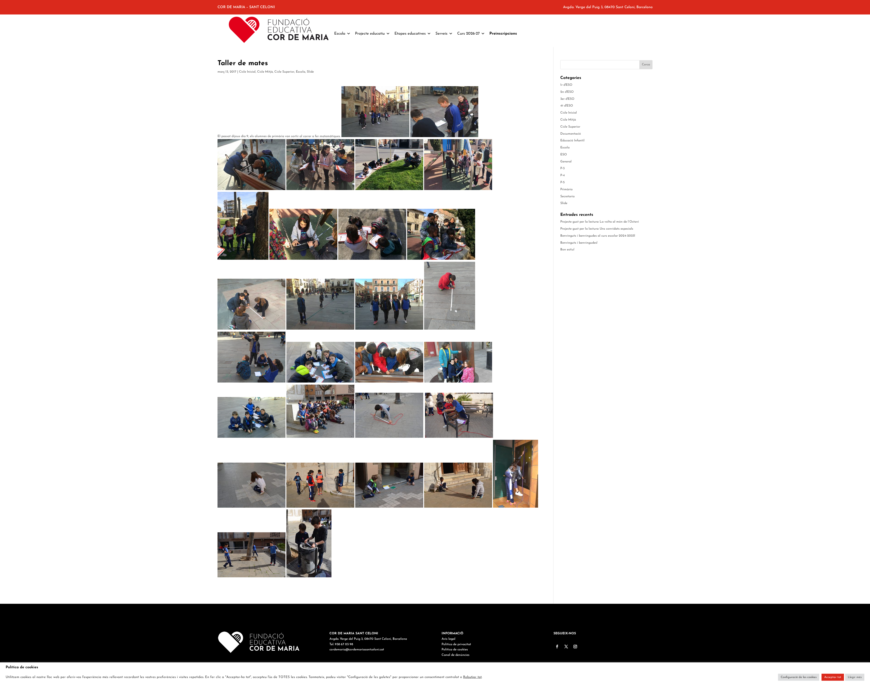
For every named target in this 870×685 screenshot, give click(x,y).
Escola (300, 72)
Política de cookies (455, 649)
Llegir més (855, 677)
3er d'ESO (567, 99)
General (566, 161)
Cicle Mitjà (265, 72)
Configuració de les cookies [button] (799, 677)
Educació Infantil (572, 140)
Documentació (570, 134)
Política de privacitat (456, 644)
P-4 (562, 175)
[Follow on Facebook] (557, 646)
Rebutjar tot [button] (472, 677)
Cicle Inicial (247, 72)
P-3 (562, 168)
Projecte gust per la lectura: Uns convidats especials (596, 229)
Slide (310, 72)
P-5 (562, 182)
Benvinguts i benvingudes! (578, 243)
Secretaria (567, 196)
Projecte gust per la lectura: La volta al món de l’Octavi (599, 222)
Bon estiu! (567, 249)
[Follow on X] (566, 646)
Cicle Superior (284, 72)
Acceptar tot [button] (832, 677)
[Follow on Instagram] (575, 646)
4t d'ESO (566, 105)
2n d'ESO (567, 92)
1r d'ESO (566, 85)
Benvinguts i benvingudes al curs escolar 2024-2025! (597, 236)
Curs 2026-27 (468, 34)
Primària (566, 189)
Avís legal (448, 639)
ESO (563, 154)
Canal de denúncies (455, 655)
